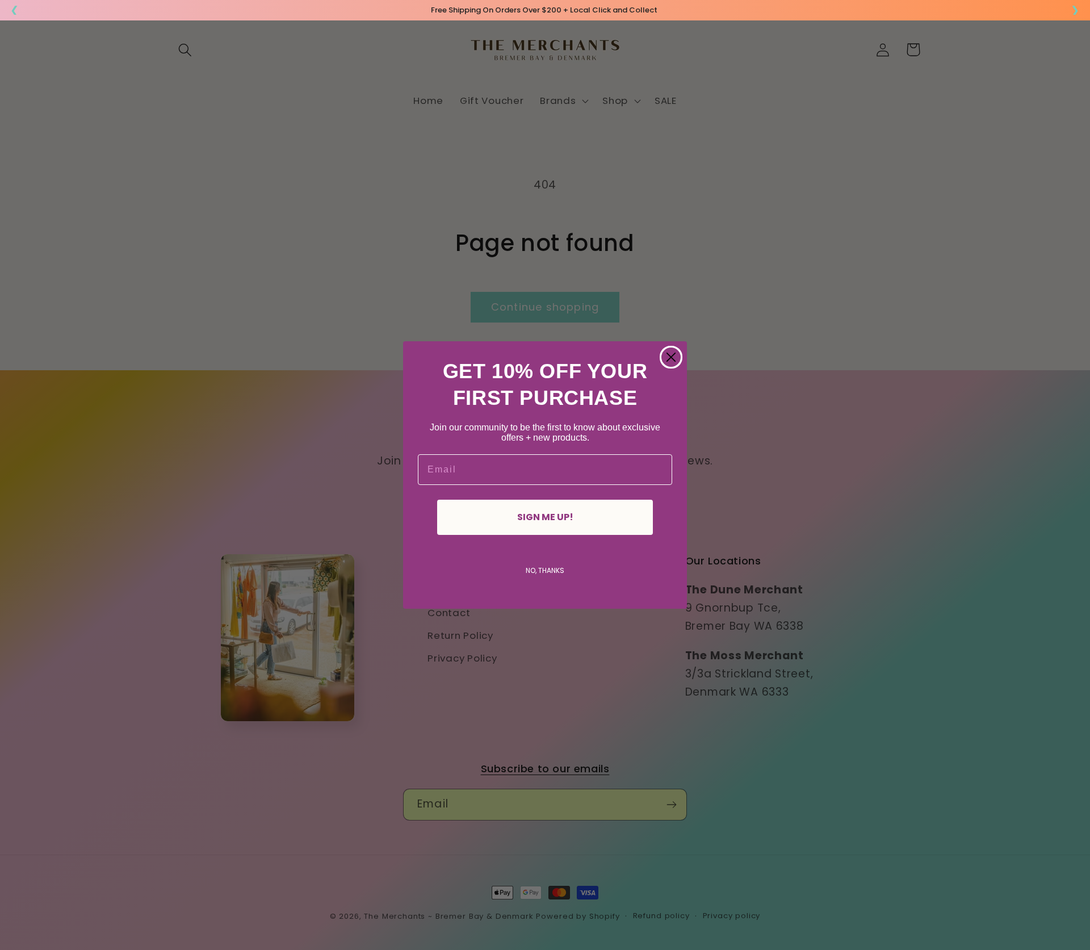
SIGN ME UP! (545, 517)
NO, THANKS (545, 570)
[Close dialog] (671, 357)
